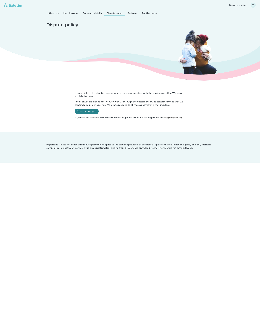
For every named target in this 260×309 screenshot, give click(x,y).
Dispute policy (115, 13)
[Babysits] (13, 5)
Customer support (87, 111)
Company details (92, 13)
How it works (70, 13)
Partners (132, 13)
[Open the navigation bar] (253, 5)
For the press (149, 13)
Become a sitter (238, 5)
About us (53, 13)
